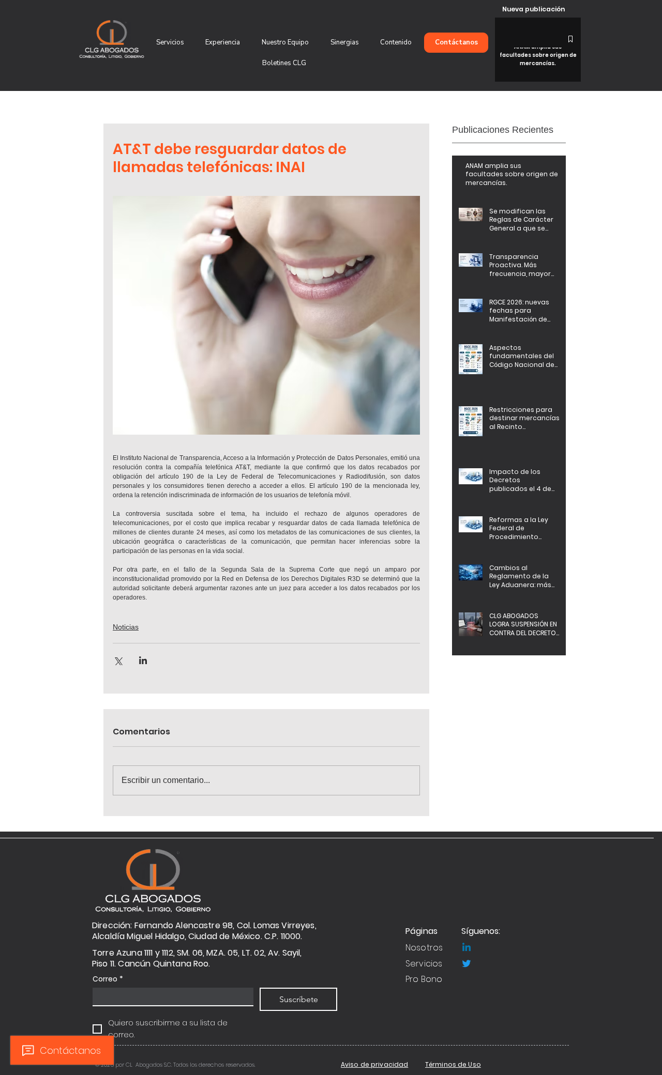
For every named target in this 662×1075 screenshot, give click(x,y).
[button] (285, 42)
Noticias (126, 627)
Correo (108, 979)
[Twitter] (466, 963)
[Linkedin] (466, 948)
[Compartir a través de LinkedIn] (143, 660)
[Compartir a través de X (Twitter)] (118, 660)
